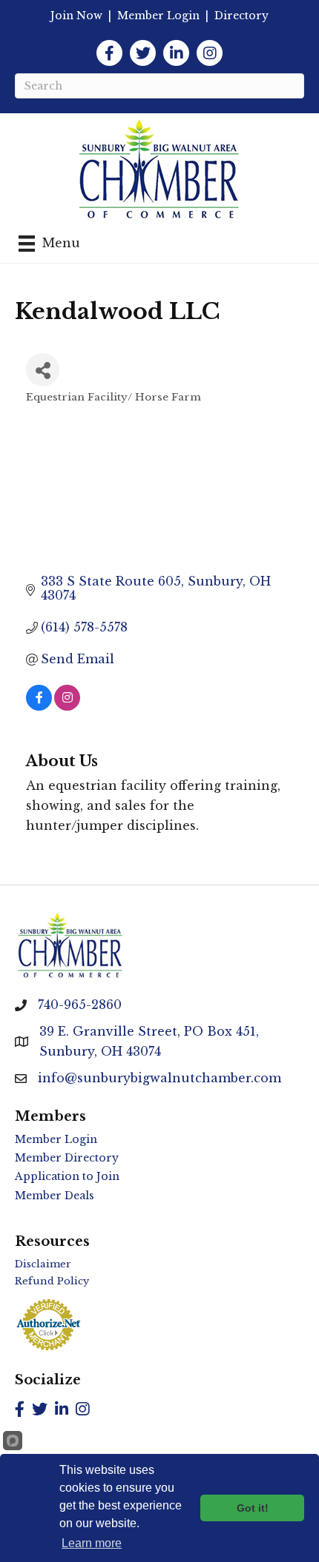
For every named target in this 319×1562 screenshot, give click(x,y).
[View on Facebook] (39, 706)
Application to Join (67, 1176)
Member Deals (54, 1195)
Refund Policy (52, 1281)
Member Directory (67, 1157)
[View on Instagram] (67, 706)
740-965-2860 (80, 1004)
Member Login (158, 15)
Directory (241, 15)
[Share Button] (42, 369)
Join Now (76, 15)
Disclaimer (43, 1264)
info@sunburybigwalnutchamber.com (159, 1077)
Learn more (92, 1543)
